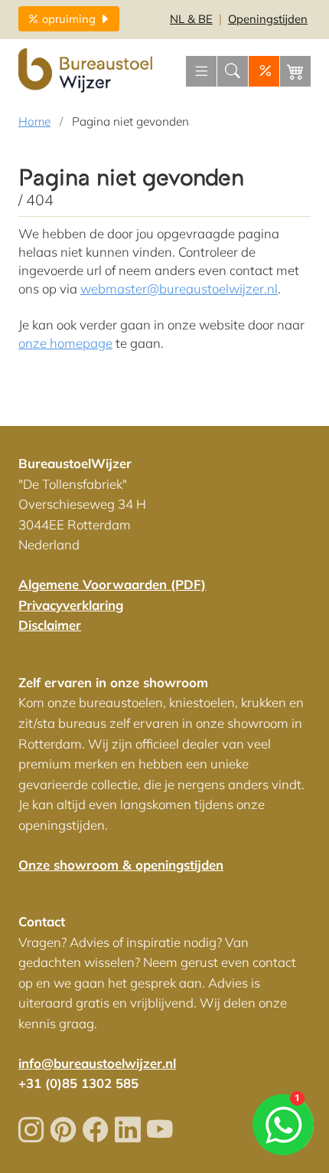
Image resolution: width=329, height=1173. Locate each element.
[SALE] (264, 71)
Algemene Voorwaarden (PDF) (112, 584)
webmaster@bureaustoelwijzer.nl (179, 288)
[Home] (87, 71)
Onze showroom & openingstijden (120, 865)
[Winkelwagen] (295, 71)
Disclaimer (49, 625)
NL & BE (191, 18)
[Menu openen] (201, 71)
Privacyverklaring (70, 605)
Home (34, 121)
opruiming (70, 18)
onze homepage (65, 343)
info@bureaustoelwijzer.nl (97, 1063)
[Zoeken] (232, 71)
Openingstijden (268, 18)
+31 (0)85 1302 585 (78, 1083)
